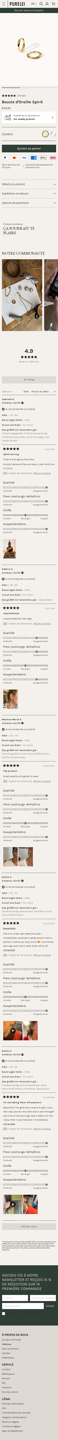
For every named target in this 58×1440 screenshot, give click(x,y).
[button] (14, 95)
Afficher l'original (42, 473)
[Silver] (53, 134)
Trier (26, 391)
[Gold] (45, 134)
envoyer (50, 1306)
